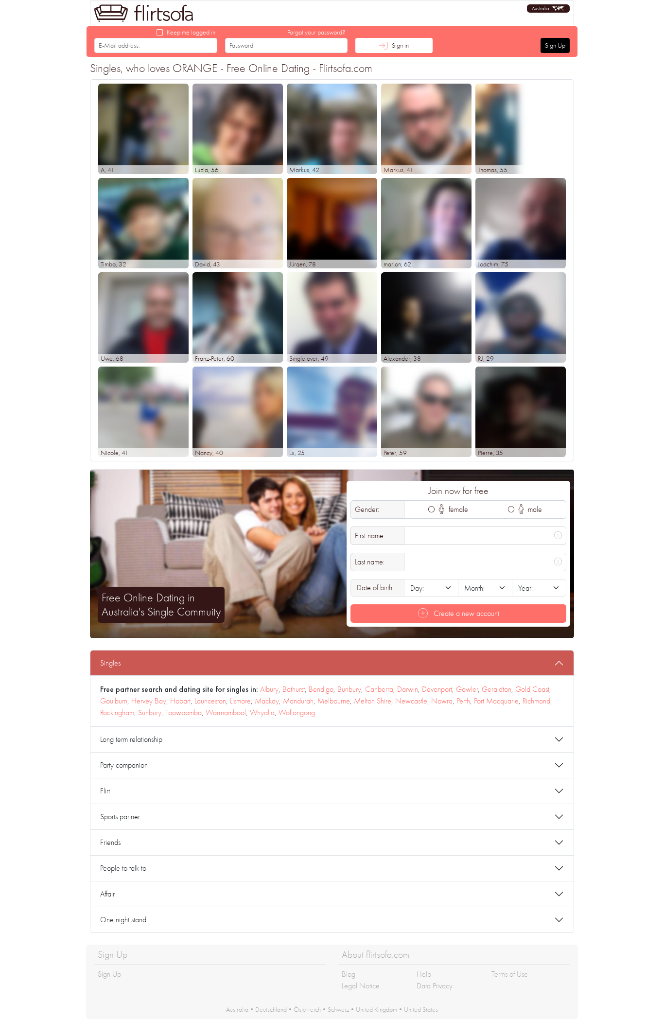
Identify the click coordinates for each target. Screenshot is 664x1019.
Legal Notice (361, 986)
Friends (110, 842)
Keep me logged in (191, 32)
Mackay (267, 701)
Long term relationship (131, 739)
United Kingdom (376, 1009)
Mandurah (298, 701)
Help (424, 974)
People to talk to (123, 868)
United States (421, 1009)
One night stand (123, 919)
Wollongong (297, 712)
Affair (107, 894)
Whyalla (262, 712)
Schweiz (338, 1009)
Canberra (379, 689)
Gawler (467, 689)
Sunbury (149, 712)
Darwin (407, 689)
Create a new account (465, 613)
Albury (269, 689)
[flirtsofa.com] (143, 13)
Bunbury (349, 689)
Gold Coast (532, 689)
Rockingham (117, 712)
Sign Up (555, 45)
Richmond (536, 701)
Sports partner (120, 816)
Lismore (240, 701)
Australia (237, 1009)
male (534, 509)
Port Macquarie (496, 701)
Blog (348, 974)
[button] (548, 8)
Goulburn (113, 701)
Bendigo (321, 689)
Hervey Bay (148, 701)
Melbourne (333, 701)
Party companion (124, 765)
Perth (463, 701)
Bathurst (293, 689)
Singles (110, 663)
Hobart (180, 701)
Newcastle (411, 701)
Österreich (307, 1009)
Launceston (210, 701)
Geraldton (496, 689)
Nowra (442, 701)
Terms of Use (509, 974)
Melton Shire (372, 701)
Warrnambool (226, 712)
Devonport (437, 689)
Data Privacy (435, 986)
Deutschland (271, 1009)
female (457, 509)
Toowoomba (183, 712)
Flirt (105, 791)
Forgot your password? (316, 32)
